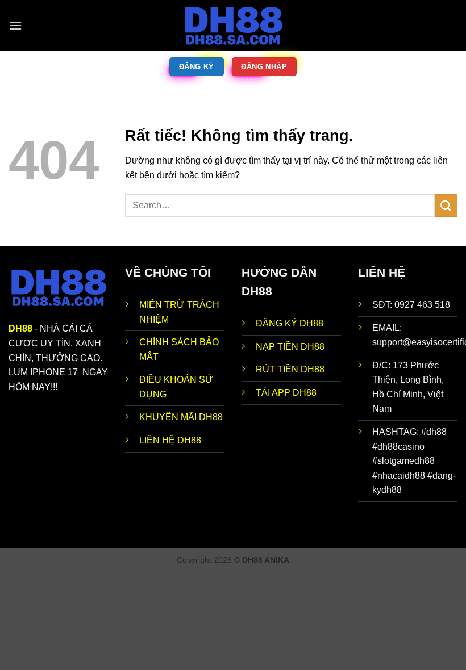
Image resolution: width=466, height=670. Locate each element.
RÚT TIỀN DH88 (290, 369)
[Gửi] (446, 205)
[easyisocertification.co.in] (233, 25)
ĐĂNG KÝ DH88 (289, 323)
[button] (15, 25)
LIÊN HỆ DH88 (170, 440)
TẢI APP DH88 (286, 392)
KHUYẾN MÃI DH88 (181, 417)
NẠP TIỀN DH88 (290, 346)
